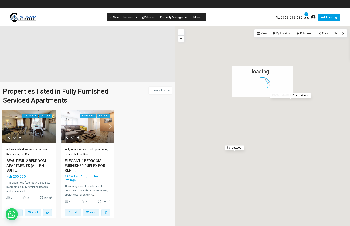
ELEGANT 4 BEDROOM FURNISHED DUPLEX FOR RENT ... (85, 165)
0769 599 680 (291, 17)
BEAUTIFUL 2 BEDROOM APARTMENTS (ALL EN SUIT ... (26, 165)
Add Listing (329, 17)
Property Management (174, 17)
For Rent (128, 17)
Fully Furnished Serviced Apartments (27, 149)
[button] (12, 214)
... (27, 191)
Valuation (150, 17)
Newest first (159, 90)
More (196, 17)
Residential (12, 154)
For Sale (114, 17)
